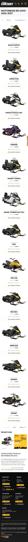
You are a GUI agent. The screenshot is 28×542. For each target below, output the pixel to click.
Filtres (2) (8, 20)
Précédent (7, 427)
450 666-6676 (7, 486)
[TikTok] (13, 489)
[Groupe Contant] (7, 4)
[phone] (19, 3)
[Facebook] (7, 489)
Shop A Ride (10, 534)
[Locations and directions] (22, 3)
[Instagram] (9, 489)
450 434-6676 (21, 487)
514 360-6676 (20, 504)
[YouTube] (11, 489)
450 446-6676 (7, 517)
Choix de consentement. (21, 528)
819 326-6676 (7, 504)
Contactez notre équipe (6, 467)
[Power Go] (14, 537)
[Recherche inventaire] (15, 3)
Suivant (21, 427)
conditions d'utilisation (12, 528)
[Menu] (25, 3)
